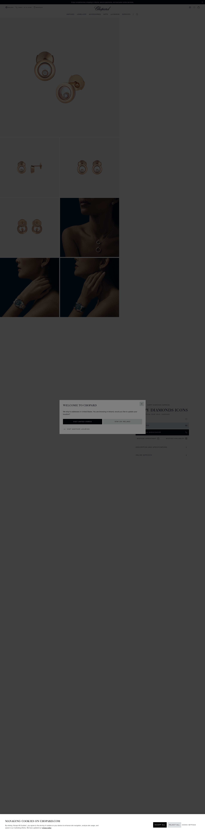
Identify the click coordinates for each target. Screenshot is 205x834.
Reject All (174, 825)
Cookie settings (189, 825)
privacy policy (46, 828)
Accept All (160, 825)
